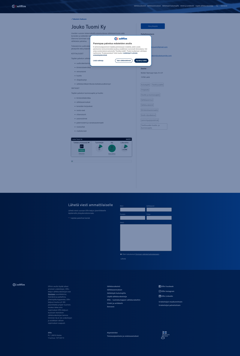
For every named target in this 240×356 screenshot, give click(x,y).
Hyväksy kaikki (141, 60)
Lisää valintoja (98, 60)
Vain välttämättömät (124, 60)
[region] (120, 51)
